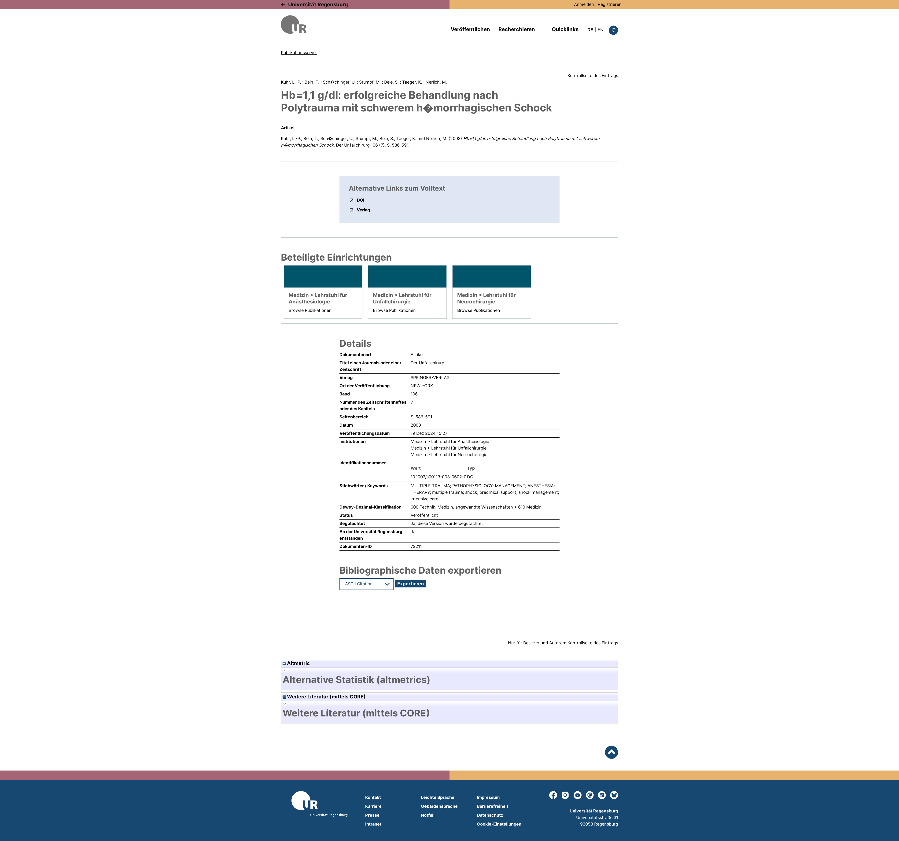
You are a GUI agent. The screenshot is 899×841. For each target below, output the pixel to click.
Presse (372, 815)
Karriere (373, 806)
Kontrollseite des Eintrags (592, 75)
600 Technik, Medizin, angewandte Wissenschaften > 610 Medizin (476, 507)
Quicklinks (565, 29)
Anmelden (584, 4)
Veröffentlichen (470, 29)
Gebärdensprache (439, 806)
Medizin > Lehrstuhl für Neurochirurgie (449, 454)
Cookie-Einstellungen (499, 824)
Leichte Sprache (437, 797)
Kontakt (373, 797)
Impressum (488, 797)
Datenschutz (490, 815)
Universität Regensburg (318, 4)
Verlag (363, 209)
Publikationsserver (299, 52)
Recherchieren (516, 29)
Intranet (373, 824)
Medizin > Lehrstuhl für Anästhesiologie (450, 441)
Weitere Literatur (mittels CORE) (326, 697)
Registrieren (610, 4)
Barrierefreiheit (492, 806)
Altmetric (298, 663)
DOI (360, 200)
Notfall (428, 815)
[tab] (449, 679)
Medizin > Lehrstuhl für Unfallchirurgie (448, 448)
